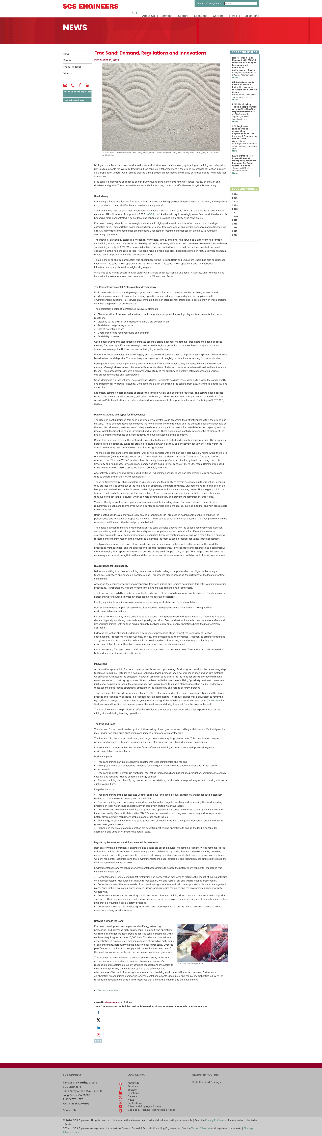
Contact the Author (108, 990)
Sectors (183, 16)
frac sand (106, 1006)
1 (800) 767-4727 (73, 1099)
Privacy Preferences (216, 1120)
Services (166, 16)
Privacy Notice (71, 1132)
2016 (234, 231)
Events (67, 60)
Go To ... (136, 13)
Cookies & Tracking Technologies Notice (151, 1109)
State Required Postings (206, 1082)
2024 (235, 201)
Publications (251, 16)
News (233, 16)
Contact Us (69, 1110)
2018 (234, 223)
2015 (234, 234)
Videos (67, 73)
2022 (235, 209)
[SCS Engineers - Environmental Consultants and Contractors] (90, 7)
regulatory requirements (193, 1006)
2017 (234, 227)
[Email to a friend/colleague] (65, 86)
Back (98, 1041)
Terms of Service (200, 1128)
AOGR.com (153, 214)
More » (235, 77)
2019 (234, 220)
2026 (235, 194)
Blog (66, 54)
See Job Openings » (74, 100)
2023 (235, 205)
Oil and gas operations (167, 1006)
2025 (235, 197)
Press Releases (72, 66)
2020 (235, 216)
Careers (218, 16)
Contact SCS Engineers (209, 3)
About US (133, 1082)
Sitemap (248, 1128)
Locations (200, 16)
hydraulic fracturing (143, 1006)
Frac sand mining (121, 1006)
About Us (148, 16)
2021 (234, 212)
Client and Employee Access (144, 1106)
